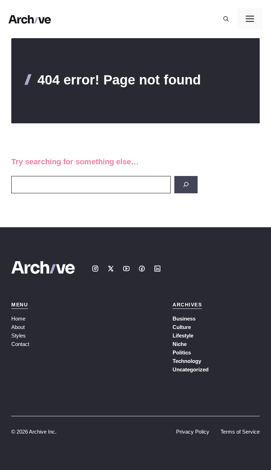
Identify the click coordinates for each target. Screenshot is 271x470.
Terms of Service (240, 432)
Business (184, 319)
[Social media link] (95, 268)
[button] (226, 19)
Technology (187, 361)
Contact (20, 344)
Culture (182, 327)
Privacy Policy (192, 432)
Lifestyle (183, 336)
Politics (182, 352)
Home (18, 319)
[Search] (186, 184)
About (18, 327)
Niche (180, 344)
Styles (18, 336)
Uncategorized (191, 369)
